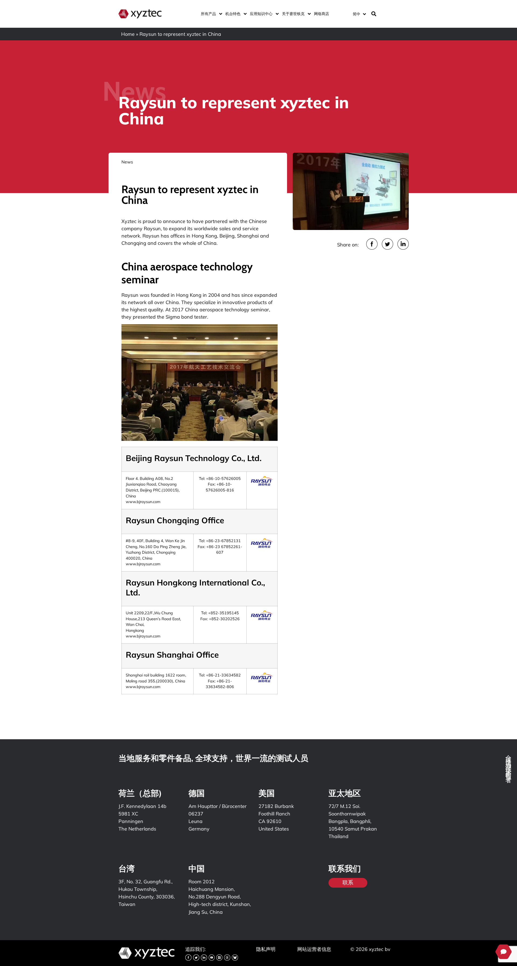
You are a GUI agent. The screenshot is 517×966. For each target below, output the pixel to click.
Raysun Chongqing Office (175, 520)
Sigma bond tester (186, 317)
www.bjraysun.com (143, 501)
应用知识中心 (261, 13)
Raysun (152, 228)
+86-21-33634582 (223, 675)
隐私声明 (265, 949)
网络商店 (321, 13)
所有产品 (208, 13)
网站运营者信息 (314, 949)
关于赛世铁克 (293, 13)
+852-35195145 (223, 613)
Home (128, 34)
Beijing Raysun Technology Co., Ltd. (193, 458)
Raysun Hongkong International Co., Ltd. (195, 587)
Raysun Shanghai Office (172, 655)
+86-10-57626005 (223, 478)
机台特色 (232, 13)
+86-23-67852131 (223, 540)
